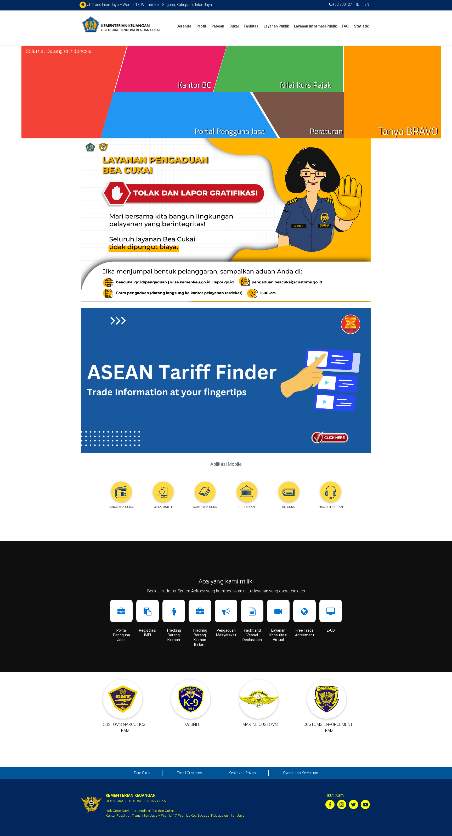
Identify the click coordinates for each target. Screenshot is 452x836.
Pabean (217, 26)
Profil (201, 26)
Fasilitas (251, 26)
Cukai (234, 26)
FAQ (345, 26)
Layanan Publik (276, 26)
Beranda (184, 26)
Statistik (361, 26)
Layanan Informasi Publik (315, 26)
